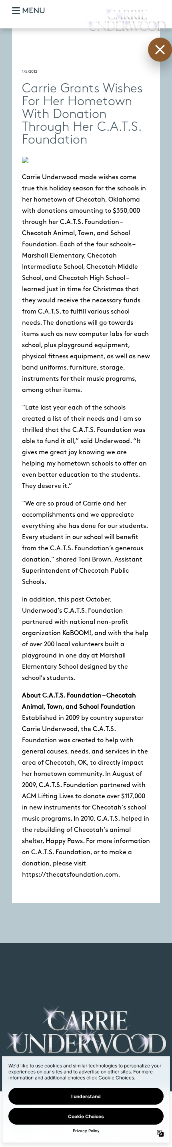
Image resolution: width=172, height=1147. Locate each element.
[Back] (160, 50)
